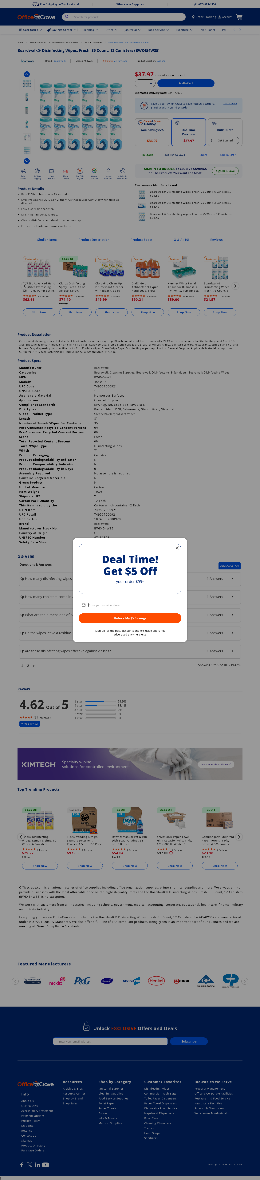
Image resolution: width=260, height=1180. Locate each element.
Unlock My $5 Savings (130, 618)
